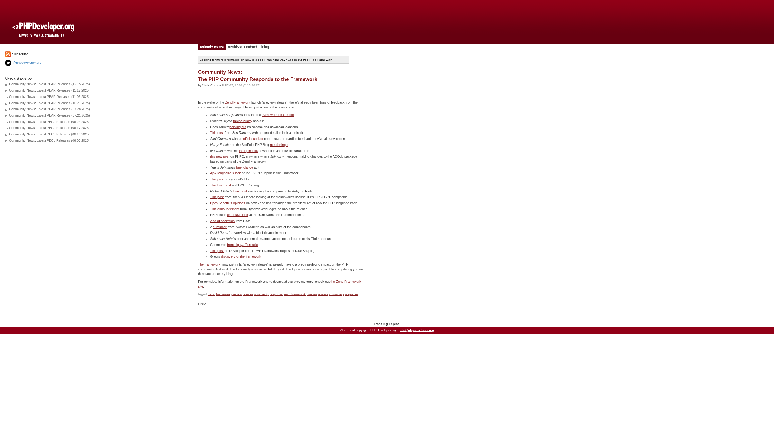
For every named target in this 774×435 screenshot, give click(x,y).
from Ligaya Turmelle (242, 244)
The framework (209, 264)
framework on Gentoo (278, 115)
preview (236, 294)
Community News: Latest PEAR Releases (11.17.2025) (49, 90)
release (248, 294)
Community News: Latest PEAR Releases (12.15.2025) (49, 84)
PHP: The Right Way (317, 59)
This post (217, 132)
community (261, 294)
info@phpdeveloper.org (417, 330)
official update (253, 138)
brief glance (244, 167)
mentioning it (279, 145)
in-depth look (248, 151)
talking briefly (242, 121)
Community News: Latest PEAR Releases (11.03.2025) (49, 96)
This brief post (220, 185)
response (276, 294)
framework (223, 294)
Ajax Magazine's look (225, 173)
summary (220, 227)
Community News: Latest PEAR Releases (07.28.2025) (49, 109)
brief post (240, 191)
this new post (219, 156)
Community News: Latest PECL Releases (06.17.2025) (49, 128)
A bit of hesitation (222, 221)
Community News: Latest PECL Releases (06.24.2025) (49, 122)
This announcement (224, 209)
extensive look (237, 215)
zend (211, 294)
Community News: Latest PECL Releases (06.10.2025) (49, 134)
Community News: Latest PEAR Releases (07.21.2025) (49, 115)
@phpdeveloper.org (26, 62)
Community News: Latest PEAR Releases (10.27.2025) (49, 103)
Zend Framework (237, 102)
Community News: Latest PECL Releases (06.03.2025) (49, 140)
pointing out (237, 127)
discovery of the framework (241, 256)
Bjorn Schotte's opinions (227, 203)
